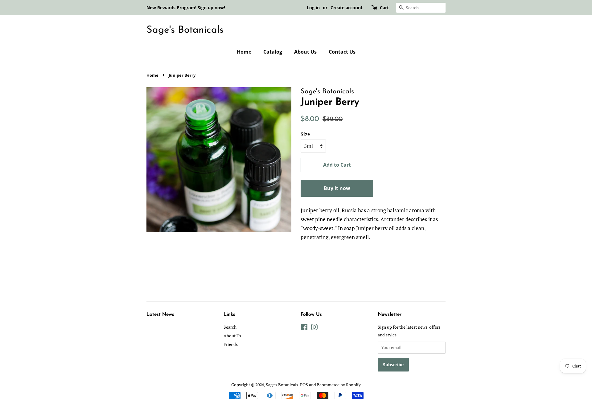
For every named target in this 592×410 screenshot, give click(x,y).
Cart (384, 7)
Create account (347, 7)
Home (244, 51)
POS (304, 385)
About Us (305, 51)
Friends (231, 344)
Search (230, 327)
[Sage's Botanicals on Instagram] (314, 328)
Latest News (160, 314)
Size (305, 134)
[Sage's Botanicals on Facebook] (304, 328)
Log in (313, 7)
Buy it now (337, 188)
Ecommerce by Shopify (339, 385)
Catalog (272, 51)
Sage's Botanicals (185, 30)
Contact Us (342, 51)
